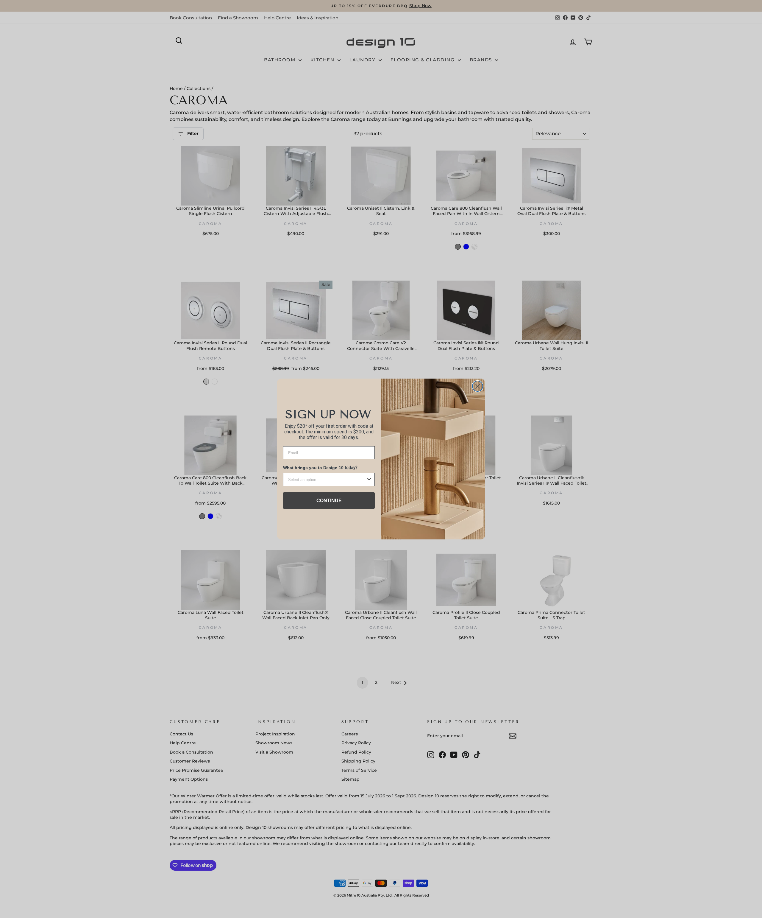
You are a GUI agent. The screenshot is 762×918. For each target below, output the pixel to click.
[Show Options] (369, 479)
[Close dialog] (477, 386)
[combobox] (327, 479)
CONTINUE (329, 500)
